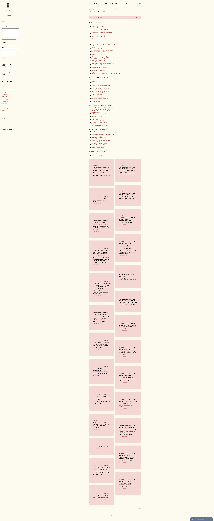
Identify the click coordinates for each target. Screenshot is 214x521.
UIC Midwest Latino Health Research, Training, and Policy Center (106, 73)
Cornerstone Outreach (96, 84)
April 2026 (4, 101)
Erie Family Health (95, 112)
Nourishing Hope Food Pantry (98, 97)
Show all (137, 17)
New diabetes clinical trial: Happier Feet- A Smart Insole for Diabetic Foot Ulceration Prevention (127, 276)
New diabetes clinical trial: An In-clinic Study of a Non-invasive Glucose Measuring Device (128, 403)
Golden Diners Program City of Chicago (100, 88)
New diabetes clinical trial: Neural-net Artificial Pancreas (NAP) (101, 199)
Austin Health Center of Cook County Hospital (102, 108)
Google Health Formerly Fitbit (98, 51)
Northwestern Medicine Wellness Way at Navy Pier (102, 63)
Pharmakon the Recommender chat (99, 143)
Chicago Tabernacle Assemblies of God (100, 29)
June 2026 (5, 98)
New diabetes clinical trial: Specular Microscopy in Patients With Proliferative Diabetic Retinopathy (127, 457)
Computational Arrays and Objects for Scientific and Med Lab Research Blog (108, 136)
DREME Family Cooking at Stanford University (101, 110)
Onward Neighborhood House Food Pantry (101, 98)
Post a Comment (98, 179)
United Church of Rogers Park (98, 36)
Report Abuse (5, 124)
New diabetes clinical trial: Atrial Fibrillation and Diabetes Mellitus (127, 220)
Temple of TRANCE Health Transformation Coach (103, 72)
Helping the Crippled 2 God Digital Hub (100, 30)
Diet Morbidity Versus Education (98, 48)
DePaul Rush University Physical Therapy (100, 85)
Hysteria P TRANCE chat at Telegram (100, 56)
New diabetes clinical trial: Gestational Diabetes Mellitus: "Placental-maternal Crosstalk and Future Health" (101, 225)
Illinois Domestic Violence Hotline (98, 33)
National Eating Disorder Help (98, 60)
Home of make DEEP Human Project (98, 11)
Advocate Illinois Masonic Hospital (99, 133)
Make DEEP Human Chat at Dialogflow (100, 59)
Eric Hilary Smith (7, 11)
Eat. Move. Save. (94, 87)
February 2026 (5, 105)
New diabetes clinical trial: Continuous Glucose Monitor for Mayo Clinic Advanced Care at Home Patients (127, 170)
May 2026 (4, 99)
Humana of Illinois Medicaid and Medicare (100, 140)
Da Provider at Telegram (96, 45)
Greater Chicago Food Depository (98, 90)
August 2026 (5, 94)
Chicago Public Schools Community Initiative (101, 109)
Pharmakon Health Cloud (97, 141)
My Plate (93, 95)
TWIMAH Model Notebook (97, 147)
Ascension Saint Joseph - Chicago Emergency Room (102, 134)
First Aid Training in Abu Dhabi (98, 115)
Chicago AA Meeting (96, 28)
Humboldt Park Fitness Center (98, 54)
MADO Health (94, 119)
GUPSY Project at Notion (97, 53)
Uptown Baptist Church (96, 38)
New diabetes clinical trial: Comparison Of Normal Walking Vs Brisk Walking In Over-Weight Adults (127, 377)
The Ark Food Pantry (96, 101)
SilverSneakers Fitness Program (98, 66)
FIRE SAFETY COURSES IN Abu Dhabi (100, 113)
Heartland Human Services (97, 139)
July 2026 (4, 96)
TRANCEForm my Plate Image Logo (99, 125)
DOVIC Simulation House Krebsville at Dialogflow (102, 50)
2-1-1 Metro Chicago (96, 25)
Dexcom (93, 47)
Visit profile (8, 15)
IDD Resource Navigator (97, 118)
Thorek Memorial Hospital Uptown (99, 122)
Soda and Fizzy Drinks (101, 447)
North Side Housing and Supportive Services (101, 35)
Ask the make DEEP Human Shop (99, 154)
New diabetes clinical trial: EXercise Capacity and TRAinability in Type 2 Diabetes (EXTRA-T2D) (128, 301)
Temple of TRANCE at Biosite (98, 70)
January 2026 (5, 106)
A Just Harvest (94, 79)
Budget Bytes (94, 81)
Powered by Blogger (116, 515)
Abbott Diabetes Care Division (98, 131)
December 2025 (6, 108)
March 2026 (5, 103)
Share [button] (94, 179)
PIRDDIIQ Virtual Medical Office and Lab (100, 144)
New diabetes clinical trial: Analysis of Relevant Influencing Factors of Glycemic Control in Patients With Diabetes (101, 371)
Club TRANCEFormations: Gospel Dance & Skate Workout (104, 44)
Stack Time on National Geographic (99, 67)
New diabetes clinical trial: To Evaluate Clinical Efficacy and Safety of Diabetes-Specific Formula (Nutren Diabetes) (101, 317)
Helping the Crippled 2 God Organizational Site (101, 32)
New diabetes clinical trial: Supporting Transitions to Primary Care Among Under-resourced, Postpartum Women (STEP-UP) (101, 399)
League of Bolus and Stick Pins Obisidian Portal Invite (103, 57)
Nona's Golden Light (96, 61)
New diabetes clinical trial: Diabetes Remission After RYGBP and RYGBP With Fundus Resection (127, 351)
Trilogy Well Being (95, 146)
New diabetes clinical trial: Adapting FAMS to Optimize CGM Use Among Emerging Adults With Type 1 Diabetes (102, 344)
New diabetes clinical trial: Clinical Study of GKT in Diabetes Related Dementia (127, 326)
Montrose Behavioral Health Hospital (99, 121)
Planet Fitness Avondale (96, 64)
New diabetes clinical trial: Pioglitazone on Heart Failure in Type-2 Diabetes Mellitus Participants (127, 483)
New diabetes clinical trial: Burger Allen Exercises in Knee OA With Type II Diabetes (127, 195)
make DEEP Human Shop (97, 155)
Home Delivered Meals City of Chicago (100, 91)
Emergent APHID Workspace (98, 137)
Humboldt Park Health (96, 116)
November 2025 (6, 110)
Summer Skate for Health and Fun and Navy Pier (102, 69)
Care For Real (94, 82)
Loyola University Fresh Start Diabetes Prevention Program (104, 92)
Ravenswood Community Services (98, 100)
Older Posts (138, 508)
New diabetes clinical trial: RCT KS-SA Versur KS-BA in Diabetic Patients (101, 424)
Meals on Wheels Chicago (97, 94)
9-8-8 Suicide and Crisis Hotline (98, 26)
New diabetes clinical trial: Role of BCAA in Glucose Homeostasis (101, 495)
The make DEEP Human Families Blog (108, 3)
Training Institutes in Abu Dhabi (98, 123)
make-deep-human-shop (7, 66)
